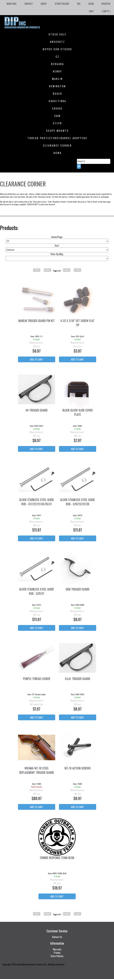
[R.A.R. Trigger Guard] (77, 658)
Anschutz (57, 42)
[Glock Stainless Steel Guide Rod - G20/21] (36, 568)
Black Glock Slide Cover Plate (77, 412)
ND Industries (36, 704)
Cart (91, 11)
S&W (57, 116)
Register (106, 3)
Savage (57, 108)
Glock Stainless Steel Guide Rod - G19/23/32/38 (77, 502)
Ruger (57, 93)
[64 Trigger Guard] (36, 389)
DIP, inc (36, 346)
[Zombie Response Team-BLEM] (57, 837)
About (44, 3)
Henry (57, 71)
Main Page (11, 3)
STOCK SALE (57, 34)
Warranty (57, 949)
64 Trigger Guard (37, 410)
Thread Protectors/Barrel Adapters (57, 138)
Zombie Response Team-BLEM (57, 858)
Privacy (57, 952)
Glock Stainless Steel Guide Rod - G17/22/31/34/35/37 (36, 502)
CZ (57, 56)
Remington (57, 86)
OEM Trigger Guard (77, 589)
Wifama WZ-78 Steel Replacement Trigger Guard (36, 770)
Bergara (57, 64)
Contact (28, 3)
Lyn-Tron (77, 346)
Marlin (57, 79)
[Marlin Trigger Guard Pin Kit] (36, 300)
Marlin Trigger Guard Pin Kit (36, 321)
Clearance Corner (57, 145)
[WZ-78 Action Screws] (77, 747)
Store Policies (62, 3)
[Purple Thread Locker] (36, 658)
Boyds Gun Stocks (57, 49)
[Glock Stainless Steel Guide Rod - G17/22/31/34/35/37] (36, 479)
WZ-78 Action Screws (77, 768)
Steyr (57, 123)
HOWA (57, 153)
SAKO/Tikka (57, 101)
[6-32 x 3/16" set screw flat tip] (77, 300)
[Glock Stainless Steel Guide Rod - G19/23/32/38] (77, 479)
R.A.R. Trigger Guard (77, 679)
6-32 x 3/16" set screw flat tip (77, 323)
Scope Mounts (57, 130)
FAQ (78, 3)
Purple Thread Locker (36, 679)
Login (91, 3)
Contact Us (57, 937)
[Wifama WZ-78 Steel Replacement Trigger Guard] (36, 747)
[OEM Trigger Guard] (77, 568)
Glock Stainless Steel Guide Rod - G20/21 (36, 591)
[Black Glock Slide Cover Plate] (77, 389)
